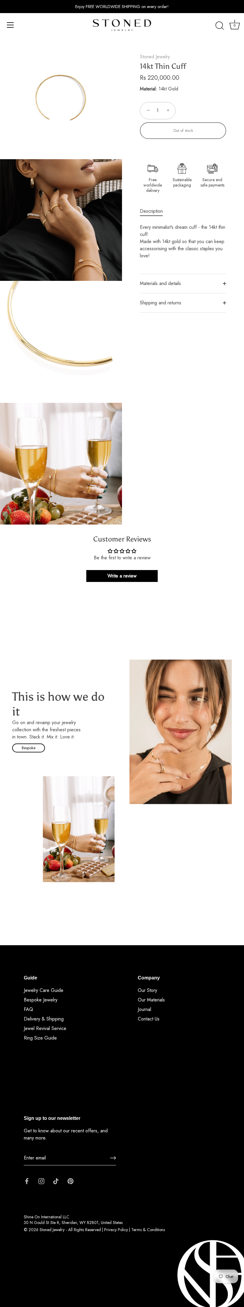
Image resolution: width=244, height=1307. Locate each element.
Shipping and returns (160, 302)
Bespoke (28, 748)
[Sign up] (113, 1158)
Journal (144, 1009)
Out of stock (183, 130)
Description (151, 211)
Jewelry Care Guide (43, 990)
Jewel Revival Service (45, 1028)
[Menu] (10, 25)
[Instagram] (41, 1180)
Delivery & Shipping (44, 1018)
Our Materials (151, 999)
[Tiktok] (56, 1180)
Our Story (147, 990)
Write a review (122, 575)
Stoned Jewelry (155, 56)
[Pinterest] (70, 1180)
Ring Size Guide (40, 1037)
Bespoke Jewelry (40, 999)
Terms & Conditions (148, 1230)
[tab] (154, 211)
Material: (148, 89)
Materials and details (160, 283)
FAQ (28, 1009)
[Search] (219, 25)
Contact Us (148, 1018)
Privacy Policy (116, 1230)
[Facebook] (27, 1180)
